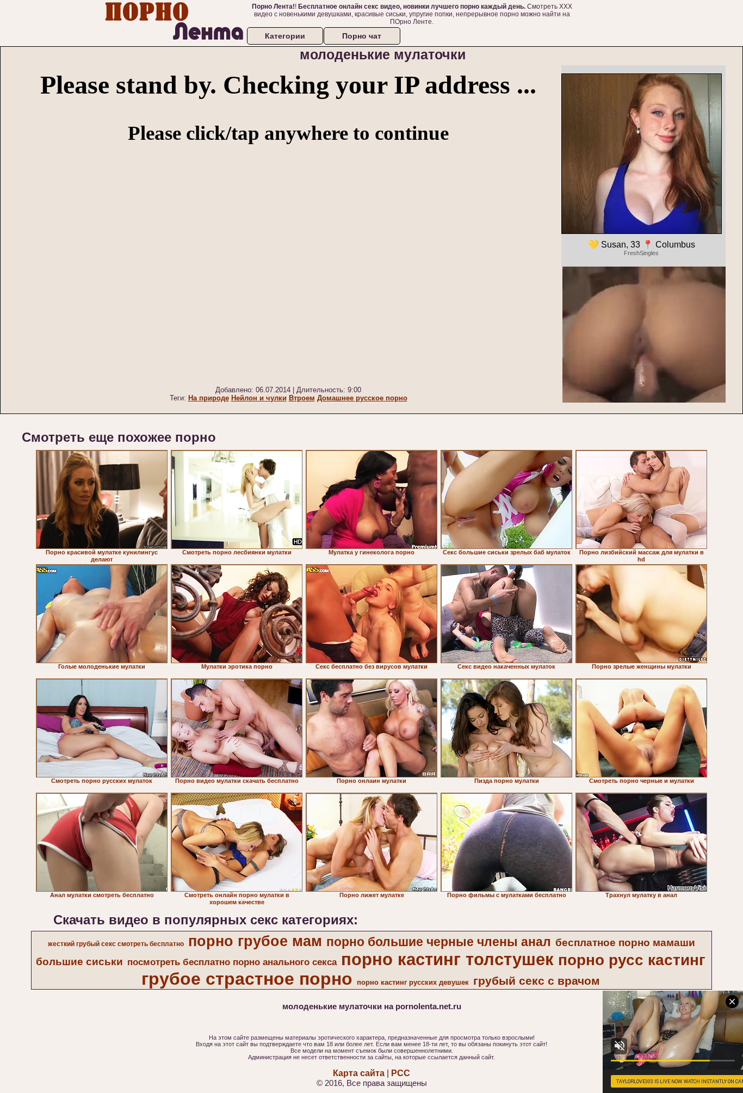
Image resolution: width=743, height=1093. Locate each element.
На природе (208, 398)
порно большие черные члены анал (438, 942)
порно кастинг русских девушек (413, 982)
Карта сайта (359, 1073)
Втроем (302, 398)
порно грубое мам (255, 941)
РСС (400, 1073)
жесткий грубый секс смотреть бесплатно (116, 944)
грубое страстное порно (246, 979)
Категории (285, 36)
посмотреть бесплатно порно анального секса (232, 961)
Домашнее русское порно (362, 398)
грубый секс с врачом (536, 980)
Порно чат (361, 36)
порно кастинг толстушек (447, 959)
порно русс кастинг (631, 960)
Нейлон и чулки (259, 398)
